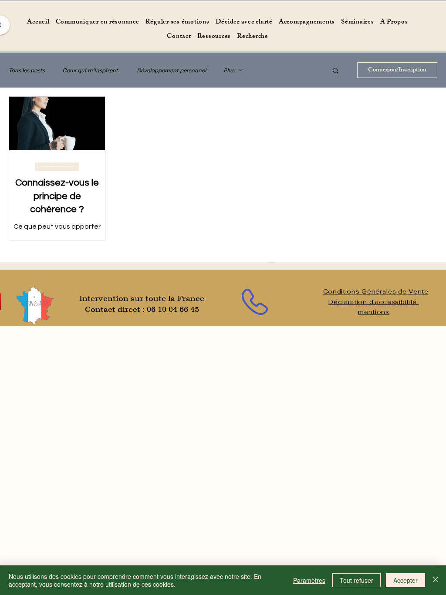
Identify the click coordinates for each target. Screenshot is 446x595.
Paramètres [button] (309, 580)
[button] (335, 71)
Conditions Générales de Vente (376, 291)
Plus (228, 70)
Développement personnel (171, 70)
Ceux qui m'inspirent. (90, 70)
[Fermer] (435, 580)
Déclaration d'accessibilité (373, 302)
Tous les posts (27, 70)
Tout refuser (356, 580)
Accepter (405, 580)
